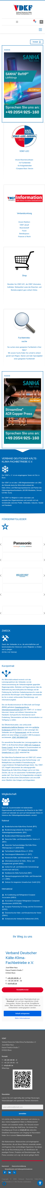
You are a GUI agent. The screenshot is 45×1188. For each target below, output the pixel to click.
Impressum (5, 1166)
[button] (4, 1183)
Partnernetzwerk (20, 732)
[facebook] (5, 1172)
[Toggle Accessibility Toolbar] (40, 1183)
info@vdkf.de (12, 983)
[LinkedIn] (9, 1172)
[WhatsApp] (14, 1172)
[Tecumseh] (22, 610)
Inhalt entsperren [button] (22, 1013)
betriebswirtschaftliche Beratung (13, 727)
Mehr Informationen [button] (22, 1018)
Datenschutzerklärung (24, 1135)
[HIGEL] (22, 587)
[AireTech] (22, 544)
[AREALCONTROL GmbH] (22, 560)
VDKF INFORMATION (19, 737)
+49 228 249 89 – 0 (14, 978)
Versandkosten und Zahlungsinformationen (18, 1169)
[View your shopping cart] (35, 22)
